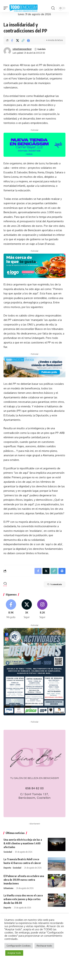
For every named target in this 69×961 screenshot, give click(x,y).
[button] (7, 8)
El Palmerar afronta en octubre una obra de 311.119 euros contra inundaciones (24, 880)
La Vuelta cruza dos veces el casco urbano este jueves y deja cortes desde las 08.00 (23, 899)
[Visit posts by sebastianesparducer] (7, 51)
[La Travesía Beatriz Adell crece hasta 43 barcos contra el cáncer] (56, 864)
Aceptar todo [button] (14, 952)
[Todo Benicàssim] (24, 8)
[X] (26, 609)
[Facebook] (11, 609)
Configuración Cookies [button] (19, 945)
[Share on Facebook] (12, 40)
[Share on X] (17, 40)
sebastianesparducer (22, 49)
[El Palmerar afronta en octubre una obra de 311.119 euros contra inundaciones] (56, 880)
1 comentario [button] (56, 584)
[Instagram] (42, 609)
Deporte (7, 867)
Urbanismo (8, 888)
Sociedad (8, 852)
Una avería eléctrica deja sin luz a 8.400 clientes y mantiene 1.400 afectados (23, 843)
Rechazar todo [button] (44, 945)
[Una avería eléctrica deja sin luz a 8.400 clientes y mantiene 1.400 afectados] (56, 844)
